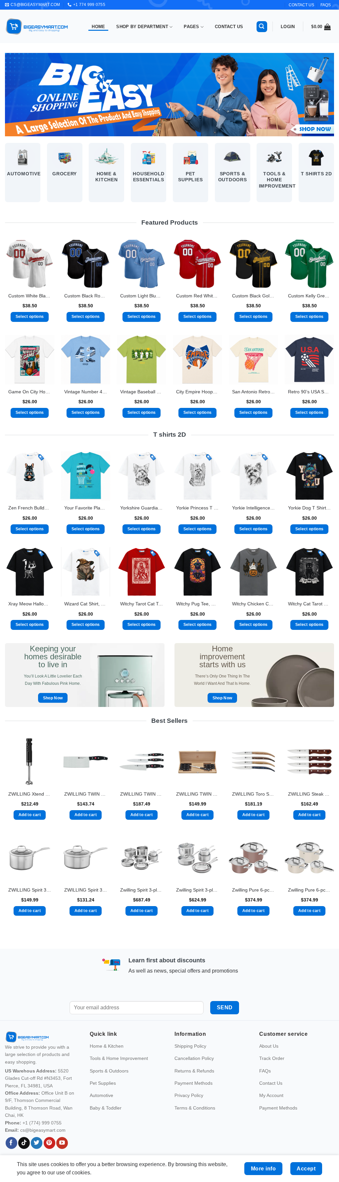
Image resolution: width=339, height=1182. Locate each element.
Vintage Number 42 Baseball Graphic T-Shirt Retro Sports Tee (85, 391)
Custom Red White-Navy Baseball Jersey (197, 295)
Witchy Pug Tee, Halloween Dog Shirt (197, 603)
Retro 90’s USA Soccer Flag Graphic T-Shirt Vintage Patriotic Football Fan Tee (309, 391)
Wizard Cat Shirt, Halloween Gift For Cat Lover (85, 603)
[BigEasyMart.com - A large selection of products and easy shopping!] (37, 26)
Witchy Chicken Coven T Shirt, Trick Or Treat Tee (253, 603)
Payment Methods (193, 1097)
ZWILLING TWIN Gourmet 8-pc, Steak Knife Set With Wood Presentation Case (197, 794)
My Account (271, 1109)
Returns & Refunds (194, 1084)
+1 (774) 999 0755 (42, 1136)
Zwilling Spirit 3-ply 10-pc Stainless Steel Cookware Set (197, 890)
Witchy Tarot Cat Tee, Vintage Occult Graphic (141, 603)
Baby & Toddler (105, 1121)
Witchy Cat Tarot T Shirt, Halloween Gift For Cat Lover (309, 603)
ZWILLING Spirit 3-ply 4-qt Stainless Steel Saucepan (29, 890)
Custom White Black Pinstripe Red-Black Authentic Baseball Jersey (29, 295)
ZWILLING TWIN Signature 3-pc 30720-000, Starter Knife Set (141, 794)
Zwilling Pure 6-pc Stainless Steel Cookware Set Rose (253, 890)
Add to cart (30, 815)
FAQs (325, 5)
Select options (30, 317)
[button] (262, 26)
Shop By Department (142, 26)
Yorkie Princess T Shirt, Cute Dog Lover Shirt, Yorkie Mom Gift (197, 507)
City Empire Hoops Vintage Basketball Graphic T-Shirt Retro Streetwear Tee (197, 391)
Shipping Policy (190, 1060)
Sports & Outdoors (109, 1084)
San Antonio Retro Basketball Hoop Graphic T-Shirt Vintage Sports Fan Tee (253, 391)
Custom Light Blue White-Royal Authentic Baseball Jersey (141, 295)
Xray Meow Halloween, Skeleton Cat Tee (29, 603)
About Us (268, 1060)
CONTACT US (301, 5)
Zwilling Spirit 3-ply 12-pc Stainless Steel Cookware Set (141, 890)
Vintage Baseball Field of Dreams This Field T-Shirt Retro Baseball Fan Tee (141, 391)
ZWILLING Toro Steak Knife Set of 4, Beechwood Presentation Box (253, 794)
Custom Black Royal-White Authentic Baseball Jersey (85, 295)
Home (98, 26)
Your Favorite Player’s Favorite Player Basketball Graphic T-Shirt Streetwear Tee (85, 507)
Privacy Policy (188, 1109)
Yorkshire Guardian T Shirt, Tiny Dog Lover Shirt (141, 507)
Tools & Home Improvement (119, 1072)
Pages (191, 26)
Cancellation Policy (194, 1072)
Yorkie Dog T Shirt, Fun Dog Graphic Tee (309, 507)
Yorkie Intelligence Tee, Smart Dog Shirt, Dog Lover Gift (253, 507)
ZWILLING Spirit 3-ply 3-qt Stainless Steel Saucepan (85, 890)
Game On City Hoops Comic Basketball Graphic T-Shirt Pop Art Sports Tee (29, 391)
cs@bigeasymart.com (43, 1144)
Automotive (101, 1109)
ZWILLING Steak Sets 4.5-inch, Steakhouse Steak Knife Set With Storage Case (309, 794)
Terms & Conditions (194, 1121)
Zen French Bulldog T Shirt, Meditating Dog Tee (29, 507)
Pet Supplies (103, 1097)
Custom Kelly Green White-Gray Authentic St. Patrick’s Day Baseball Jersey (309, 295)
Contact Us (229, 26)
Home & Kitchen (106, 1060)
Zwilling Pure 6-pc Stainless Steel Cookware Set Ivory (309, 890)
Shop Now (53, 698)
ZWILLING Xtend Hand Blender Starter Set (29, 794)
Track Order (271, 1072)
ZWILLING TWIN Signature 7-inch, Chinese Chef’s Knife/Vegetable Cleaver (85, 794)
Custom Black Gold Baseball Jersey (253, 295)
